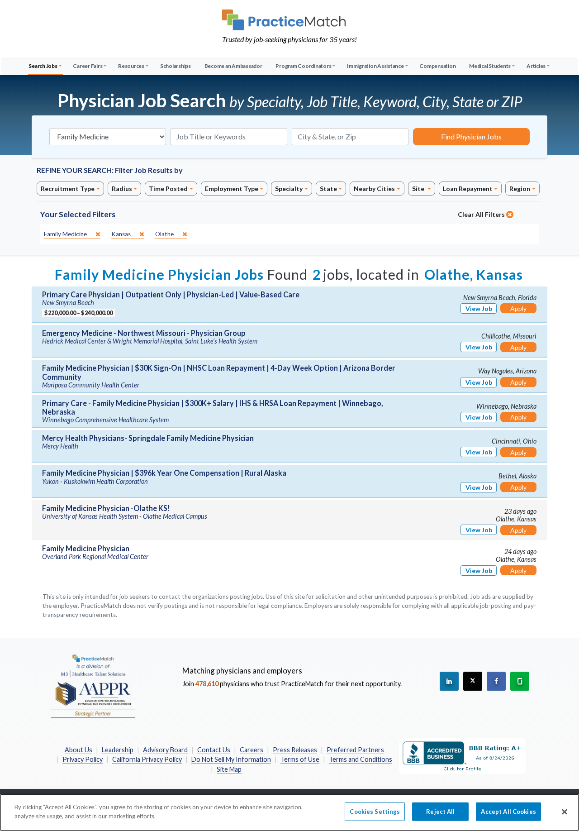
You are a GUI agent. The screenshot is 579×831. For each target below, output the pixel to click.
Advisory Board (165, 750)
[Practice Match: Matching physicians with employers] (289, 20)
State (328, 188)
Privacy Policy (82, 759)
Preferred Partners (355, 750)
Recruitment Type (68, 188)
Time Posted (168, 188)
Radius (122, 188)
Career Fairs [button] (87, 65)
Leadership (117, 750)
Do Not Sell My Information (231, 759)
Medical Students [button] (490, 65)
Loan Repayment (468, 188)
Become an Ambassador (233, 65)
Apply (518, 308)
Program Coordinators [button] (303, 65)
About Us (78, 750)
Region (519, 188)
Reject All (440, 811)
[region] (289, 812)
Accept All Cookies (508, 811)
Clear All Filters (482, 214)
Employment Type (231, 188)
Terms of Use (299, 759)
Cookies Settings (375, 811)
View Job (478, 308)
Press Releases (295, 750)
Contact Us (213, 750)
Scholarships (175, 65)
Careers (251, 750)
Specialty (289, 188)
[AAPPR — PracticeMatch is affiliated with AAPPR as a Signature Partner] (93, 686)
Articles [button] (536, 65)
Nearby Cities (374, 188)
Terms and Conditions (360, 759)
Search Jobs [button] (42, 65)
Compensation (437, 65)
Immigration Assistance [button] (375, 65)
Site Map (229, 769)
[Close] (564, 811)
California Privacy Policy (147, 759)
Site (419, 188)
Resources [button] (131, 65)
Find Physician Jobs (471, 136)
